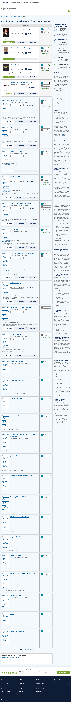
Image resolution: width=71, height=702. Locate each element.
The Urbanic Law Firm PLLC (19, 517)
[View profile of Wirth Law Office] (5, 182)
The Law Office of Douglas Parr (20, 307)
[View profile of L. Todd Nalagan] (5, 287)
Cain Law (13, 127)
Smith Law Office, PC (17, 416)
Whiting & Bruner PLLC (18, 497)
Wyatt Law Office (16, 100)
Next (31, 649)
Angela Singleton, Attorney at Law (21, 476)
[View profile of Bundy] (5, 618)
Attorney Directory (7, 16)
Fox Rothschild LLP (16, 361)
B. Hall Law (14, 229)
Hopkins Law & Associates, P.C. (20, 537)
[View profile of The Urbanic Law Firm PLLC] (5, 523)
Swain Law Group (16, 65)
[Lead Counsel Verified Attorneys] (56, 29)
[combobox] (17, 11)
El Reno (18, 661)
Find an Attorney (4, 679)
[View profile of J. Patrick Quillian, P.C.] (5, 340)
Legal (37, 679)
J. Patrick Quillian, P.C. (17, 334)
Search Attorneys (63, 672)
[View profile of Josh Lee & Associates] (5, 461)
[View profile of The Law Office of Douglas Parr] (5, 313)
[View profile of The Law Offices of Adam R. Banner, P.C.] (5, 580)
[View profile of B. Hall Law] (5, 233)
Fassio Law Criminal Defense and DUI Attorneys (22, 435)
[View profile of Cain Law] (5, 131)
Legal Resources (24, 2)
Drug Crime (12, 657)
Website (21, 42)
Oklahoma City (5, 661)
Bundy (12, 614)
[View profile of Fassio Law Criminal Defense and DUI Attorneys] (5, 441)
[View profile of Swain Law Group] (6, 67)
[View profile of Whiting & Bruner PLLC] (5, 503)
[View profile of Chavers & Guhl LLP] (5, 600)
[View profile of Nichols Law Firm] (5, 403)
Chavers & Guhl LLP (16, 595)
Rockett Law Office (16, 380)
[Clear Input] (32, 11)
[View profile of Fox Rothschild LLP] (5, 367)
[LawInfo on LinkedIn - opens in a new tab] (69, 682)
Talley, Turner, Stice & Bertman (20, 203)
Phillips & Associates (17, 631)
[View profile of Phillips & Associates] (5, 637)
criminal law (63, 134)
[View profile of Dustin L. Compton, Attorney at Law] (6, 32)
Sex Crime (18, 657)
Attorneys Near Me (15, 2)
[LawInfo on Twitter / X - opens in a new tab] (60, 682)
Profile (33, 42)
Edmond (14, 661)
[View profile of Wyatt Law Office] (5, 106)
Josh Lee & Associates (17, 456)
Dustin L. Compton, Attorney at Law (23, 29)
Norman (10, 661)
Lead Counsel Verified (34, 2)
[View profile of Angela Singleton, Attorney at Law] (5, 482)
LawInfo (20, 679)
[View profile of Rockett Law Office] (5, 385)
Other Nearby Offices (6, 115)
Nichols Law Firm (16, 399)
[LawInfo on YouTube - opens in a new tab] (64, 682)
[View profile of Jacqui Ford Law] (5, 560)
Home (2, 16)
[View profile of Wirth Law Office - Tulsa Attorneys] (6, 85)
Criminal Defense (14, 16)
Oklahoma (20, 16)
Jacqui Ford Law (15, 555)
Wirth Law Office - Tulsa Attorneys (22, 82)
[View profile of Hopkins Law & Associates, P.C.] (5, 542)
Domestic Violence (6, 657)
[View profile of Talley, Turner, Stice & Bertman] (5, 209)
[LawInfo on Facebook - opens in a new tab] (55, 682)
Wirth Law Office (16, 177)
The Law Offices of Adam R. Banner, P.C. (23, 574)
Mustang (22, 661)
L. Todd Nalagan (15, 283)
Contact (9, 42)
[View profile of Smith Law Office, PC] (5, 421)
